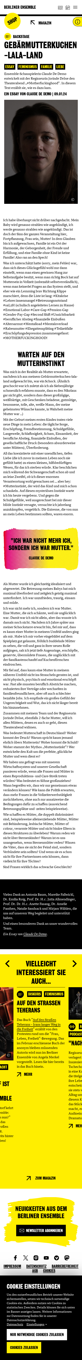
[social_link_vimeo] (56, 1257)
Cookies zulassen (24, 1347)
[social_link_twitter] (25, 1257)
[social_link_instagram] (35, 1257)
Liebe (60, 67)
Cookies (49, 1270)
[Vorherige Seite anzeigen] (7, 963)
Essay (9, 67)
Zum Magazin (45, 1178)
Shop (13, 21)
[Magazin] (60, 7)
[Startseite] (20, 7)
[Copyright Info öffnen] (73, 199)
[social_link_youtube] (46, 1257)
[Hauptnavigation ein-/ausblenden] (75, 7)
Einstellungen (35, 1324)
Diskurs (34, 994)
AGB (35, 1270)
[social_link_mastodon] (66, 1257)
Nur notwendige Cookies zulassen (37, 1334)
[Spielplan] (68, 7)
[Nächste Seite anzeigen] (74, 963)
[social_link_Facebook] (15, 1257)
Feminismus (28, 67)
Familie (46, 67)
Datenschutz (15, 1324)
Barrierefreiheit (65, 1266)
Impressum (12, 1266)
